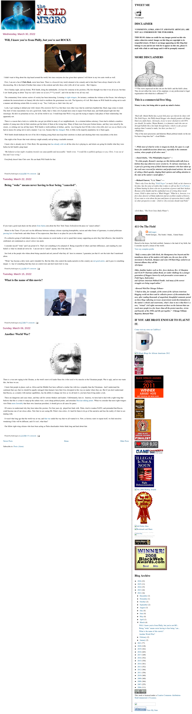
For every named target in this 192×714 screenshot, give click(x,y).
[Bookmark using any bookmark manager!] (145, 705)
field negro (152, 232)
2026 (140, 581)
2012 (140, 669)
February (143, 637)
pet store (140, 537)
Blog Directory (145, 532)
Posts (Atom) (19, 446)
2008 (140, 681)
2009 (140, 678)
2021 (140, 643)
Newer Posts (8, 441)
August (143, 607)
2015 (140, 660)
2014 (140, 663)
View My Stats (152, 710)
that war (47, 418)
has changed (60, 129)
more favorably (17, 403)
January (143, 640)
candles (153, 535)
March (142, 622)
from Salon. (41, 225)
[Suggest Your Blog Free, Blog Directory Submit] (138, 533)
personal (136, 537)
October (143, 601)
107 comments (31, 268)
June (142, 613)
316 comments (31, 174)
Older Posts (124, 441)
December (144, 596)
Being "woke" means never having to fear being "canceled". (41, 185)
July (141, 610)
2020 (140, 646)
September (144, 604)
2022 (140, 593)
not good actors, (99, 261)
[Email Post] (38, 174)
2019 (140, 649)
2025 (140, 584)
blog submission (147, 535)
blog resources (140, 535)
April (142, 619)
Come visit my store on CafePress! (148, 329)
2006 (140, 687)
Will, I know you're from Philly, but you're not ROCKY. (38, 40)
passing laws (8, 233)
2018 (140, 652)
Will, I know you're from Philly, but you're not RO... (159, 625)
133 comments (31, 436)
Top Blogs (151, 532)
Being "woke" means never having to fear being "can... (159, 628)
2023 (140, 590)
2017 (140, 654)
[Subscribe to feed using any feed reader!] (143, 701)
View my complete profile (144, 249)
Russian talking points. (85, 400)
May (142, 616)
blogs (136, 535)
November (144, 599)
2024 (140, 587)
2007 (140, 684)
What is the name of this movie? (24, 280)
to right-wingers (71, 97)
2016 (140, 657)
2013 (140, 666)
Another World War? (17, 334)
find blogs (145, 537)
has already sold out (58, 144)
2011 (140, 672)
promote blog (150, 537)
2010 (140, 675)
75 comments (30, 323)
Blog (136, 532)
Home (66, 441)
